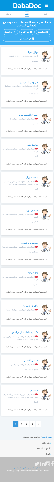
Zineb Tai (33, 273)
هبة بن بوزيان (31, 210)
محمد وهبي (32, 145)
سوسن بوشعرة (29, 243)
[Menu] (46, 5)
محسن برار (32, 177)
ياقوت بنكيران (30, 306)
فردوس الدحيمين (29, 82)
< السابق (38, 424)
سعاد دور (33, 390)
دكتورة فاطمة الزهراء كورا (24, 332)
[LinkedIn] (42, 465)
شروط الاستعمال (20, 468)
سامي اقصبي (31, 360)
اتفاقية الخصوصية (33, 468)
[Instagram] (47, 465)
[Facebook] (52, 465)
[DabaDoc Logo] (27, 5)
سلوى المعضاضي (28, 115)
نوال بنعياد (32, 52)
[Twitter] (36, 465)
